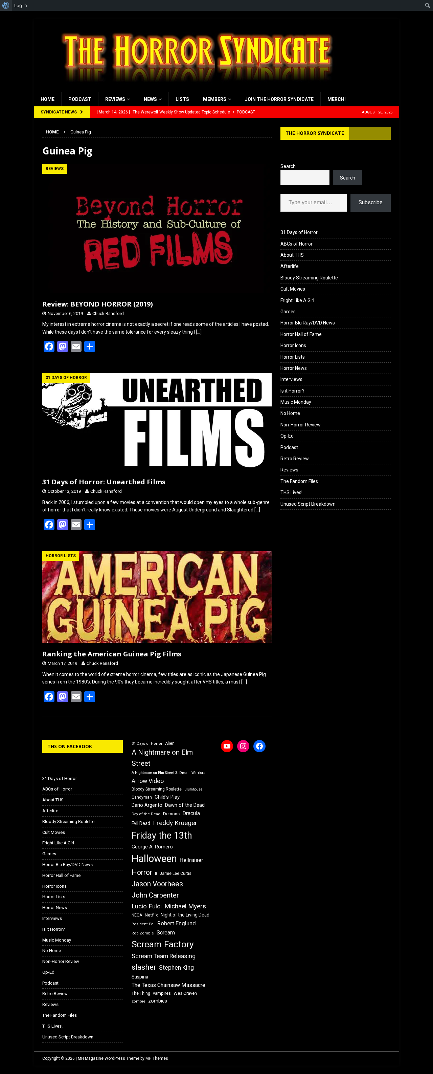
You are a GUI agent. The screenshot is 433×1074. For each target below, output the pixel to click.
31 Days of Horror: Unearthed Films (103, 481)
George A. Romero (152, 847)
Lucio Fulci (147, 906)
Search (288, 166)
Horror (142, 872)
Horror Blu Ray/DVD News (307, 322)
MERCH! (336, 99)
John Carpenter (155, 895)
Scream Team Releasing (164, 956)
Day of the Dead (146, 814)
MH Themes (156, 1058)
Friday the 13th (162, 835)
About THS (292, 255)
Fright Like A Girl (297, 300)
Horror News (293, 368)
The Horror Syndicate (315, 133)
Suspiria (140, 977)
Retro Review (294, 458)
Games (288, 311)
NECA (137, 915)
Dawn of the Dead (185, 805)
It (156, 873)
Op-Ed (287, 436)
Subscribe (371, 202)
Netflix (151, 915)
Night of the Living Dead (185, 915)
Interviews (291, 379)
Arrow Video (148, 781)
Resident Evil (143, 924)
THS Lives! (291, 492)
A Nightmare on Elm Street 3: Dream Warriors (168, 773)
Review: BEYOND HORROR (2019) (97, 304)
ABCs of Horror (296, 244)
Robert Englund (176, 923)
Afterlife (289, 266)
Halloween (154, 858)
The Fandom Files (299, 481)
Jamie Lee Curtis (175, 873)
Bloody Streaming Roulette (309, 277)
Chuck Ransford (108, 313)
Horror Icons (293, 345)
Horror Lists (292, 357)
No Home (290, 413)
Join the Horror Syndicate (279, 99)
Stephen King (176, 967)
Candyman (142, 797)
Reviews (115, 99)
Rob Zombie (143, 933)
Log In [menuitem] (20, 5)
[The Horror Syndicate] (194, 88)
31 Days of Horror (299, 232)
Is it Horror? (292, 391)
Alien (170, 743)
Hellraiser (191, 860)
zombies (157, 1001)
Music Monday (295, 402)
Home (47, 99)
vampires (162, 993)
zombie (138, 1001)
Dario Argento (147, 805)
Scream (166, 932)
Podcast (79, 99)
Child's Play (167, 797)
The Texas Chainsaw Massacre (168, 985)
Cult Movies (292, 289)
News (150, 99)
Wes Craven (185, 993)
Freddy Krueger (175, 823)
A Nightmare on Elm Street (162, 757)
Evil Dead (141, 823)
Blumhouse (193, 789)
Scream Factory (163, 944)
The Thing (141, 993)
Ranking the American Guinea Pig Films (111, 653)
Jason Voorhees (157, 884)
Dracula (191, 813)
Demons (171, 813)
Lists (182, 99)
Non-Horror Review (300, 424)
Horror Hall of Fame (301, 334)
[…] (199, 332)
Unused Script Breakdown (308, 504)
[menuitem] (6, 5)
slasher (144, 967)
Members (214, 99)
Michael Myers (185, 906)
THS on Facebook (69, 746)
